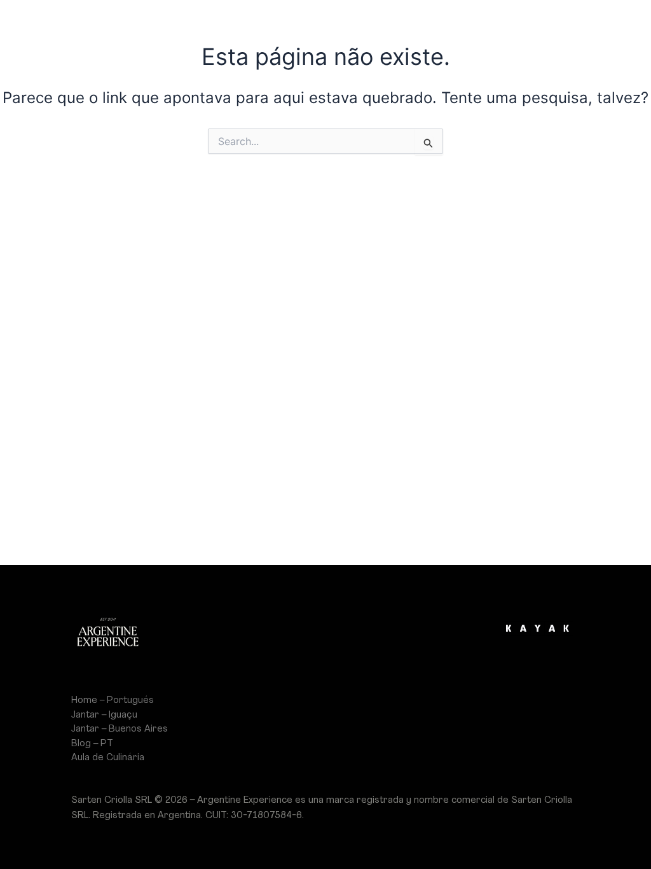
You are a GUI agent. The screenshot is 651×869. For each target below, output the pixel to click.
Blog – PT (92, 744)
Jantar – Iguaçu (104, 715)
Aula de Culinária (107, 758)
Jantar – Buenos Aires (119, 729)
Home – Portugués (112, 700)
